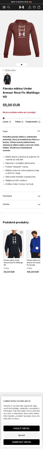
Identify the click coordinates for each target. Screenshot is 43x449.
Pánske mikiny (10, 70)
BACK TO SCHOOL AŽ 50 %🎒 (21, 2)
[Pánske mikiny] (3, 70)
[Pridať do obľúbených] (21, 232)
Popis (5, 131)
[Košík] (38, 7)
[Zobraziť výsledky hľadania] (8, 7)
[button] (21, 64)
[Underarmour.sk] (21, 7)
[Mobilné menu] (4, 7)
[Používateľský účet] (29, 7)
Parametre (7, 196)
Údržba (6, 204)
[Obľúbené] (34, 7)
